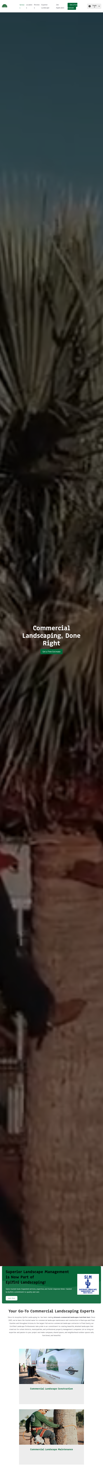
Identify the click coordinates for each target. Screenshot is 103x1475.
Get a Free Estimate (72, 6)
